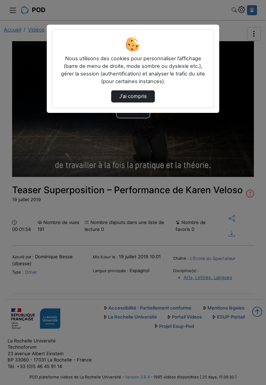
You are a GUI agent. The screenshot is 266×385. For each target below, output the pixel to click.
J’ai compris (133, 96)
